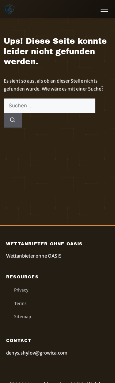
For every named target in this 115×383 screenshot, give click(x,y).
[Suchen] (13, 120)
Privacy (21, 290)
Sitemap (22, 316)
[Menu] (104, 9)
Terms (20, 303)
